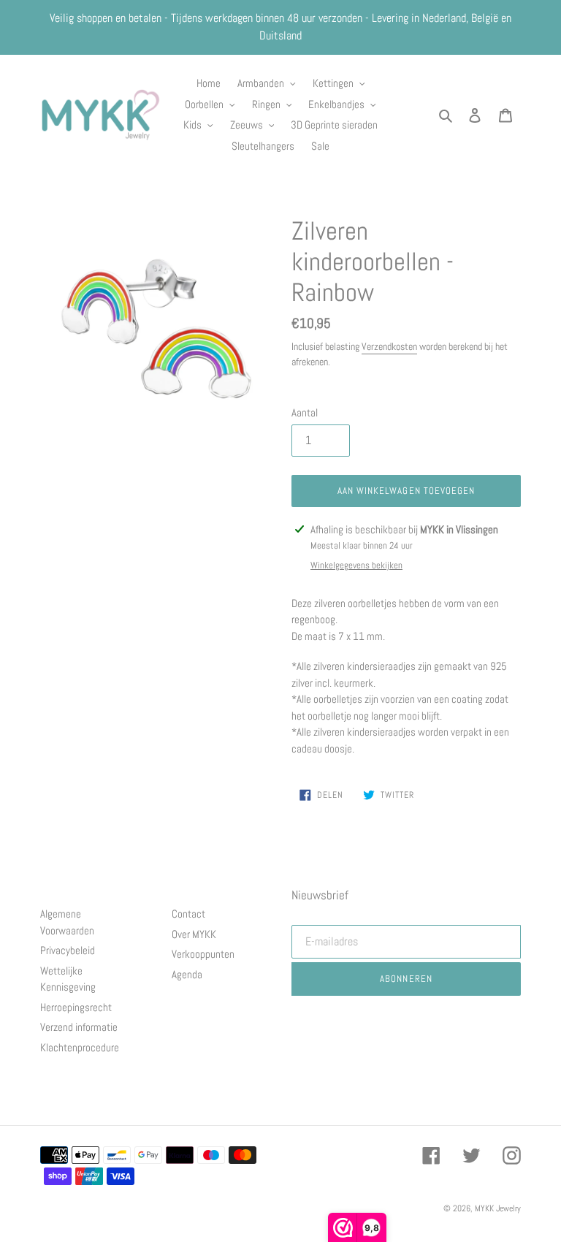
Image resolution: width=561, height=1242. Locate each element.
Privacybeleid (67, 950)
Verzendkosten (389, 346)
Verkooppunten (203, 954)
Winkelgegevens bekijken (356, 565)
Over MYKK (194, 934)
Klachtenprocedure (79, 1047)
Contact (188, 914)
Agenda (187, 974)
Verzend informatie (79, 1027)
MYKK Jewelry (498, 1208)
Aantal (304, 412)
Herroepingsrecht (76, 1007)
